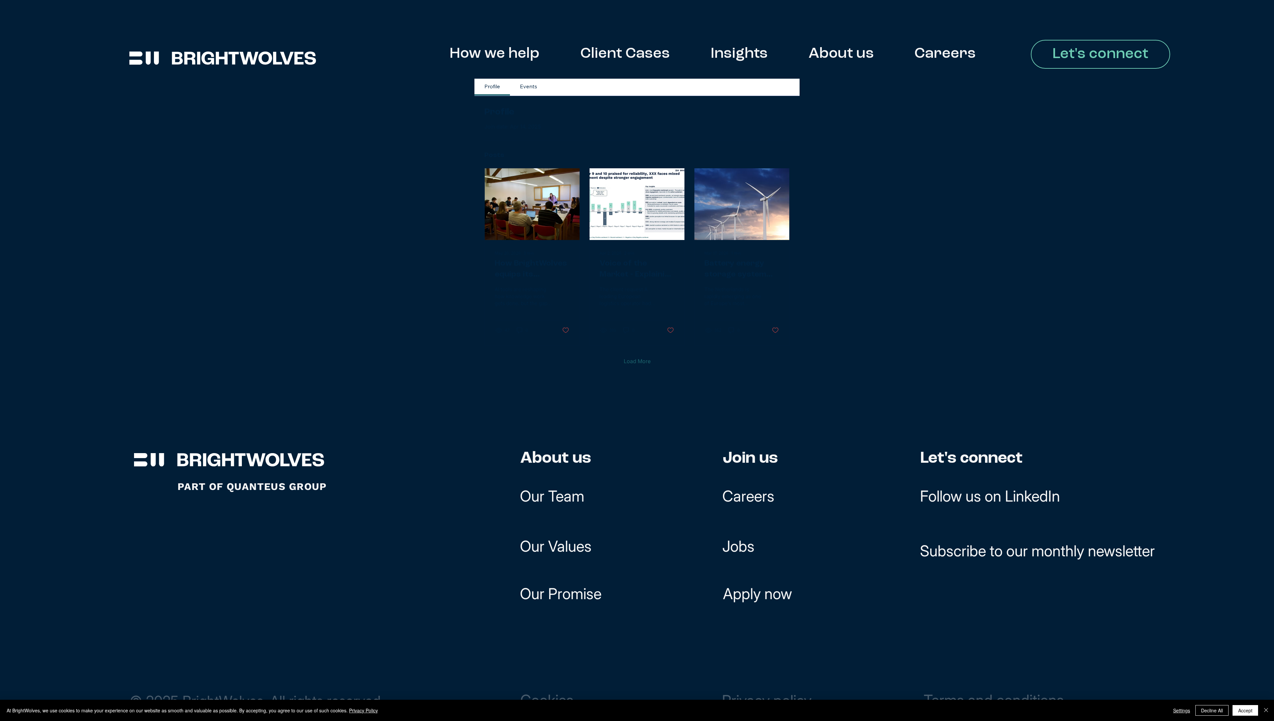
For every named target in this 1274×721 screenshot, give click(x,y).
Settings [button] (1181, 710)
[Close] (1266, 710)
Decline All (1212, 710)
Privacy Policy (363, 710)
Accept (1245, 710)
